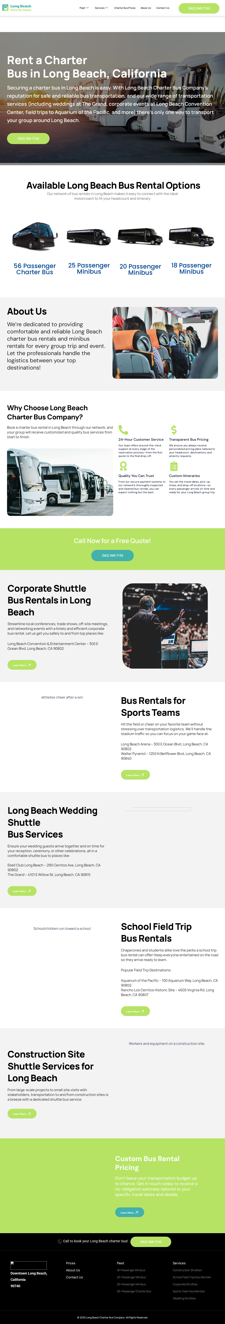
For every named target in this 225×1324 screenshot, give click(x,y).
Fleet (82, 8)
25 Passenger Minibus (89, 268)
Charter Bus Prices (124, 8)
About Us (146, 8)
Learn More (19, 665)
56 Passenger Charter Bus (35, 269)
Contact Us (162, 8)
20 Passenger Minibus (140, 269)
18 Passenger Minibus (191, 268)
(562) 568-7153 (199, 8)
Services (100, 8)
